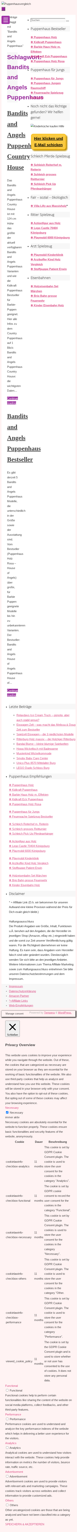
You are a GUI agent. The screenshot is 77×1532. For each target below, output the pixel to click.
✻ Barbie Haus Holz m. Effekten (28, 794)
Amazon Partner (19, 995)
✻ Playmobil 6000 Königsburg (50, 237)
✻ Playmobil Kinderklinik (47, 254)
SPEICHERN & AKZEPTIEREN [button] (24, 1524)
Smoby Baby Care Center (32, 758)
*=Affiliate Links (18, 1000)
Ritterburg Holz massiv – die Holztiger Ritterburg (45, 739)
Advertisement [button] (14, 1471)
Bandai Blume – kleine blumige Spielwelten (42, 743)
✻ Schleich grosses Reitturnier (28, 828)
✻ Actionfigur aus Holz (46, 223)
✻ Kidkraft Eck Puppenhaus (49, 56)
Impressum (16, 986)
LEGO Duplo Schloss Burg (32, 767)
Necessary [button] (12, 1107)
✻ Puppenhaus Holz (44, 37)
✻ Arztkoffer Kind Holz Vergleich (28, 863)
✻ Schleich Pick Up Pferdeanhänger (31, 833)
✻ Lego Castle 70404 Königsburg (29, 846)
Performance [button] (13, 1414)
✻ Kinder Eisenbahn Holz (47, 305)
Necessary (16, 1112)
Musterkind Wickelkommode (33, 753)
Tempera (49, 1012)
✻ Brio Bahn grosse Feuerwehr (28, 880)
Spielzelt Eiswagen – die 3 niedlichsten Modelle (45, 734)
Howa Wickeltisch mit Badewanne (37, 748)
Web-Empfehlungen (21, 1005)
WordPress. (65, 1012)
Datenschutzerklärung (22, 991)
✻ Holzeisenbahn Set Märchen (28, 875)
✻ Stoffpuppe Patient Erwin (49, 269)
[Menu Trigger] (5, 20)
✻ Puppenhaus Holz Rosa (47, 61)
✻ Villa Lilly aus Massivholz (49, 205)
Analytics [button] (10, 1443)
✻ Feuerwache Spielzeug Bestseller (31, 816)
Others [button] (9, 1500)
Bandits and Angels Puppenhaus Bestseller (24, 438)
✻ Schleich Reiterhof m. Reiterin (28, 824)
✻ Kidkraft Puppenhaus (46, 42)
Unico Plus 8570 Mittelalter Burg (36, 763)
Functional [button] (11, 1385)
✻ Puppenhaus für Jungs (47, 78)
